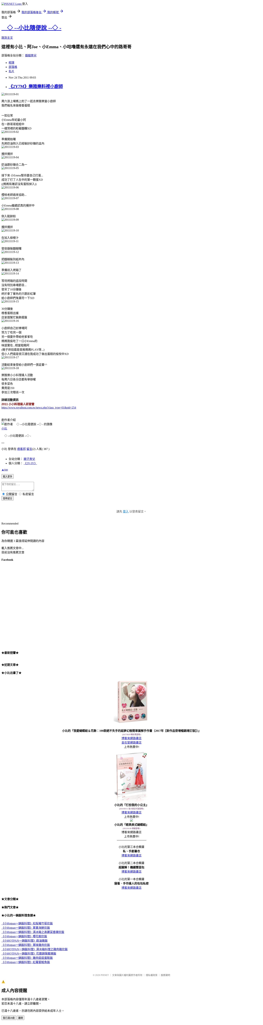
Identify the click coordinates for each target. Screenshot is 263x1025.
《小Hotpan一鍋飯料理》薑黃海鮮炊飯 (25, 927)
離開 (20, 1018)
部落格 (13, 66)
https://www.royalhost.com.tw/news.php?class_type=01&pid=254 (38, 407)
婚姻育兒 (30, 55)
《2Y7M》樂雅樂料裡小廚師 (36, 86)
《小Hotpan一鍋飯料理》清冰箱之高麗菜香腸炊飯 (32, 932)
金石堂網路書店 (131, 742)
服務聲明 (165, 975)
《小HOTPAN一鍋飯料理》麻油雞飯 (24, 940)
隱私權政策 (151, 975)
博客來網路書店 (131, 738)
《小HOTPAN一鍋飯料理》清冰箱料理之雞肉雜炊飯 (34, 949)
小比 (4, 428)
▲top (4, 469)
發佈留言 (7, 498)
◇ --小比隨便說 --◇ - (31, 28)
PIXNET (105, 975)
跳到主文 (7, 37)
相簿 (11, 62)
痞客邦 (21, 448)
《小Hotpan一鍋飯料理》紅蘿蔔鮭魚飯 (25, 962)
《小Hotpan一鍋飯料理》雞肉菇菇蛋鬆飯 (27, 957)
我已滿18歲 (9, 1018)
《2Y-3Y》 (30, 463)
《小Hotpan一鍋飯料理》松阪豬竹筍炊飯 (27, 923)
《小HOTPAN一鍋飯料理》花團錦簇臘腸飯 (28, 953)
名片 (11, 71)
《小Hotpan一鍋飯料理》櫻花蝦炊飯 (24, 936)
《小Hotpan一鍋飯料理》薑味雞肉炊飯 (25, 944)
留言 (29, 448)
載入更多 (7, 476)
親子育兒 (29, 459)
